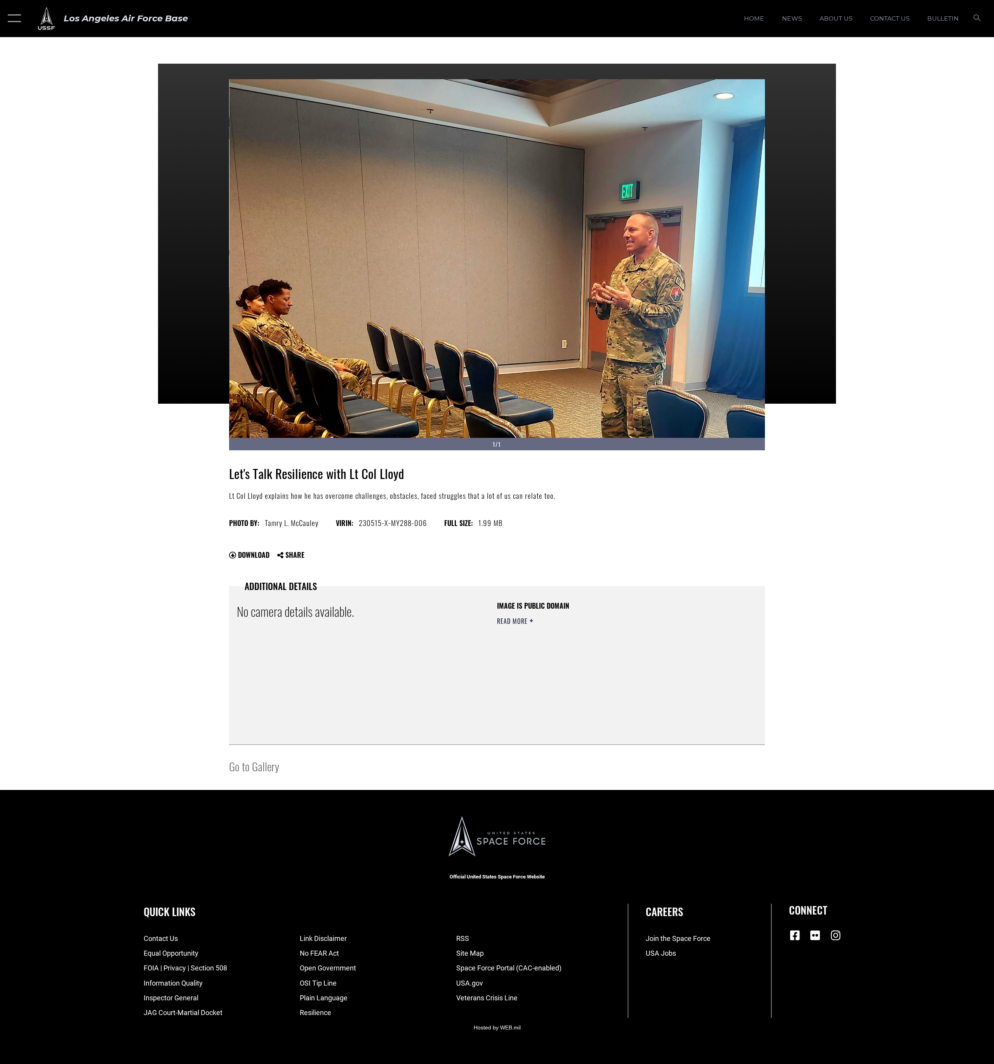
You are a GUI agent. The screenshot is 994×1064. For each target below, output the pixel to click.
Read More (513, 621)
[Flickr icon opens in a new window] (815, 935)
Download (252, 555)
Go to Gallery (254, 766)
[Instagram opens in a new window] (835, 935)
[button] (12, 18)
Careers (664, 911)
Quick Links (169, 911)
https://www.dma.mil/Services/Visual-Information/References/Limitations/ (588, 670)
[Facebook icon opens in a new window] (795, 935)
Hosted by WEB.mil (497, 1027)
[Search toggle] (977, 19)
